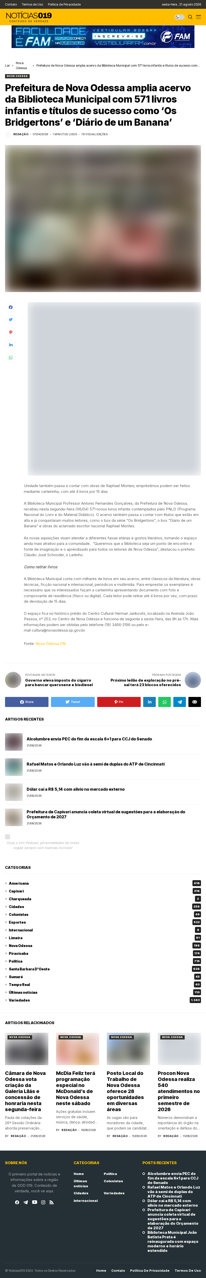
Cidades (104, 907)
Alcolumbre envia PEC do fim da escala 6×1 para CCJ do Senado (89, 738)
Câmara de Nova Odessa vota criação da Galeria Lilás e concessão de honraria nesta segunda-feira (25, 1091)
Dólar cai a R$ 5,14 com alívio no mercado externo (76, 789)
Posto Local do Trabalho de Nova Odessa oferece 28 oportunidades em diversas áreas (125, 1091)
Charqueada (104, 899)
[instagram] (43, 1202)
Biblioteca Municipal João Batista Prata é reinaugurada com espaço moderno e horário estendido (172, 1241)
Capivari (104, 891)
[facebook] (17, 1202)
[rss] (51, 1202)
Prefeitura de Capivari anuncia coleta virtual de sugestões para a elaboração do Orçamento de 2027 (106, 814)
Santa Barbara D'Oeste (104, 969)
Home (79, 1174)
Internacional (104, 930)
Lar (7, 65)
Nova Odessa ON (51, 643)
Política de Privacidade (150, 1270)
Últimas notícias (104, 992)
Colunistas (104, 914)
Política (104, 961)
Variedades (104, 1000)
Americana (104, 883)
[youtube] (34, 1202)
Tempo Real (104, 984)
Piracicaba (104, 953)
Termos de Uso (188, 1270)
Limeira (104, 938)
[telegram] (25, 1202)
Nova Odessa (17, 76)
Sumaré (104, 977)
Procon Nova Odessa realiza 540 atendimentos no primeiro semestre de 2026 (179, 1091)
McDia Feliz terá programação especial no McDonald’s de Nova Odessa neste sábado (75, 1088)
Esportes (104, 922)
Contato (118, 1270)
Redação (20, 134)
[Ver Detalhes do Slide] (103, 36)
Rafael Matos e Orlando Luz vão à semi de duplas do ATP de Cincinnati (96, 764)
